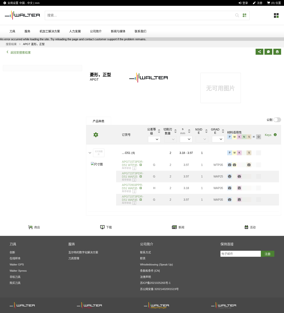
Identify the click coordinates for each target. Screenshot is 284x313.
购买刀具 (15, 282)
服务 (27, 31)
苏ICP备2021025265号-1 (155, 282)
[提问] (268, 52)
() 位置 (276, 2)
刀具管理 (73, 258)
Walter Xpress (18, 270)
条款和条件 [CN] (150, 270)
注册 (267, 254)
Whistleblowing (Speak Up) (156, 264)
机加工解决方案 (50, 31)
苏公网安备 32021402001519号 (159, 289)
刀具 (12, 31)
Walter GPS (17, 264)
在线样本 (15, 258)
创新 (12, 252)
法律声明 (145, 276)
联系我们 (140, 31)
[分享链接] (259, 52)
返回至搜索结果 (20, 52)
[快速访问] (276, 15)
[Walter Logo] (22, 15)
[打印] (277, 52)
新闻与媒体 (118, 31)
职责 (142, 258)
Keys (268, 134)
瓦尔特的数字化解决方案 (83, 252)
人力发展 (75, 31)
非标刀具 (15, 276)
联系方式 (145, 252)
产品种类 (98, 121)
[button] (237, 15)
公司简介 (96, 31)
